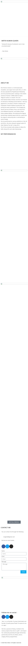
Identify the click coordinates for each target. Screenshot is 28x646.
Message (4, 561)
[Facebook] (3, 546)
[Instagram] (11, 546)
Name (3, 551)
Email (3, 556)
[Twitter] (7, 546)
